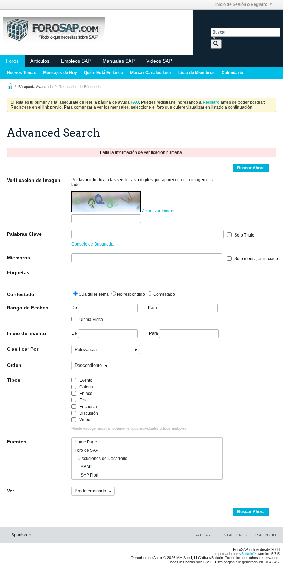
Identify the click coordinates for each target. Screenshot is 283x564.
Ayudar (203, 535)
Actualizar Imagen (159, 211)
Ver (10, 490)
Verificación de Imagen (33, 180)
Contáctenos (232, 535)
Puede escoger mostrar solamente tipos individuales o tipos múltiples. (129, 428)
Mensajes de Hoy (60, 72)
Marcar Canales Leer (151, 72)
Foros (12, 61)
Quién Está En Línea (103, 72)
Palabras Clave (24, 234)
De (74, 307)
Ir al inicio (265, 535)
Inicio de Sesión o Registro (241, 4)
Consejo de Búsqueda (92, 244)
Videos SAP (159, 61)
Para (153, 307)
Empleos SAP (76, 61)
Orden (14, 365)
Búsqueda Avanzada (35, 87)
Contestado (21, 294)
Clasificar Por (22, 349)
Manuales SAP (119, 61)
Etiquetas (18, 272)
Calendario (232, 72)
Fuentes (16, 441)
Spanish (19, 535)
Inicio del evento (26, 333)
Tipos (13, 380)
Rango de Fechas (27, 308)
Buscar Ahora (251, 168)
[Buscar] (216, 44)
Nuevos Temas (21, 72)
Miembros (18, 257)
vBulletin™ (248, 554)
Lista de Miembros (196, 72)
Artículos (39, 61)
